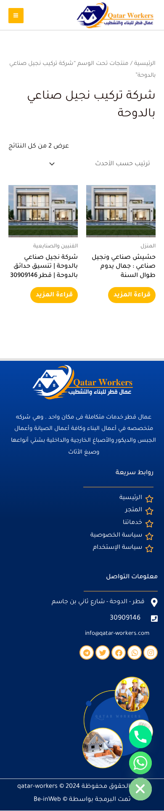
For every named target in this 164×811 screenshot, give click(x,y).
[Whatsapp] (140, 763)
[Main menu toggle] (16, 15)
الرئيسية (145, 64)
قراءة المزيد (132, 295)
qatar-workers (37, 786)
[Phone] (140, 736)
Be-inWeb (47, 799)
